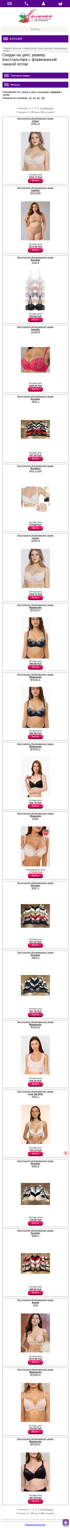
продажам (43, 92)
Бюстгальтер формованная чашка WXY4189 (35, 190)
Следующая (46, 108)
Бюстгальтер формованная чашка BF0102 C (35, 607)
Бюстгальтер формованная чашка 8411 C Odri (35, 468)
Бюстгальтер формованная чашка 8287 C (35, 885)
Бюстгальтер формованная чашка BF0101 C (35, 746)
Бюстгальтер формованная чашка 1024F (35, 816)
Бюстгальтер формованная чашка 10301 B (35, 538)
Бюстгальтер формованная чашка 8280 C (35, 1233)
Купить (35, 180)
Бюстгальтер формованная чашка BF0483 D (35, 1372)
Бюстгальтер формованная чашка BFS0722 (35, 1024)
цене (33, 92)
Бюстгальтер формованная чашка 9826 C (35, 399)
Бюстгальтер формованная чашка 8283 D (35, 955)
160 (43, 98)
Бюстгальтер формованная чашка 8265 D (35, 1163)
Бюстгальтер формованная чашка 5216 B (35, 260)
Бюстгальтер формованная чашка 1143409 (35, 329)
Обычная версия (35, 1524)
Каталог (16, 38)
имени (25, 92)
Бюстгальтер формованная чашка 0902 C (35, 1094)
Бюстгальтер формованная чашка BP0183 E (35, 1441)
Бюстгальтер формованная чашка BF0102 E (35, 677)
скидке (6, 94)
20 (30, 98)
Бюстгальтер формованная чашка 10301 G (35, 121)
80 (38, 98)
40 (34, 98)
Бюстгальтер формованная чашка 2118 (35, 1302)
